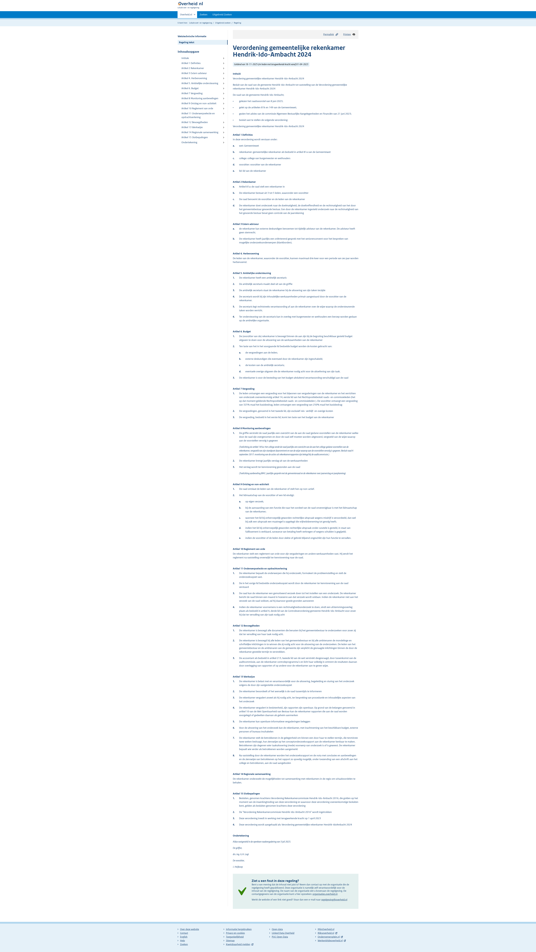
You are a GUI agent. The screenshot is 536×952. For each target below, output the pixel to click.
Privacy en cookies (235, 933)
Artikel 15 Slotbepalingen (194, 137)
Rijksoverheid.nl (326, 933)
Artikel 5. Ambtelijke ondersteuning (199, 83)
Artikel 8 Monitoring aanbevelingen (199, 98)
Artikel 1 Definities (191, 63)
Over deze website (189, 929)
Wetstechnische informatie (192, 36)
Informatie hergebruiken (239, 929)
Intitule (185, 58)
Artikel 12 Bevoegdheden (194, 122)
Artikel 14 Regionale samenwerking (199, 132)
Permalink (328, 34)
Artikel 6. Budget (190, 88)
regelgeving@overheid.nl (334, 899)
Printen (347, 34)
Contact (184, 933)
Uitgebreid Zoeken (222, 14)
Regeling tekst (186, 42)
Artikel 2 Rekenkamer (192, 68)
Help (182, 940)
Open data (277, 929)
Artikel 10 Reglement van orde (197, 108)
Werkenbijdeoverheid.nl (330, 940)
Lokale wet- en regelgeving (200, 23)
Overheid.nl (186, 15)
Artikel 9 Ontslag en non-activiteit (198, 103)
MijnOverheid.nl (326, 929)
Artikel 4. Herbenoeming (194, 78)
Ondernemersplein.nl (329, 936)
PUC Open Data (280, 936)
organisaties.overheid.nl (325, 894)
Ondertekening (189, 142)
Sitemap (230, 940)
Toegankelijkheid (235, 936)
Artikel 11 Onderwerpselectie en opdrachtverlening (198, 115)
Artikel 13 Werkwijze (192, 127)
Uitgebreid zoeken (223, 23)
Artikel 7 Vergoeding (192, 93)
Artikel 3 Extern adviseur (194, 73)
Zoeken (203, 14)
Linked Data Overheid (283, 933)
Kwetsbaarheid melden (238, 944)
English (183, 936)
